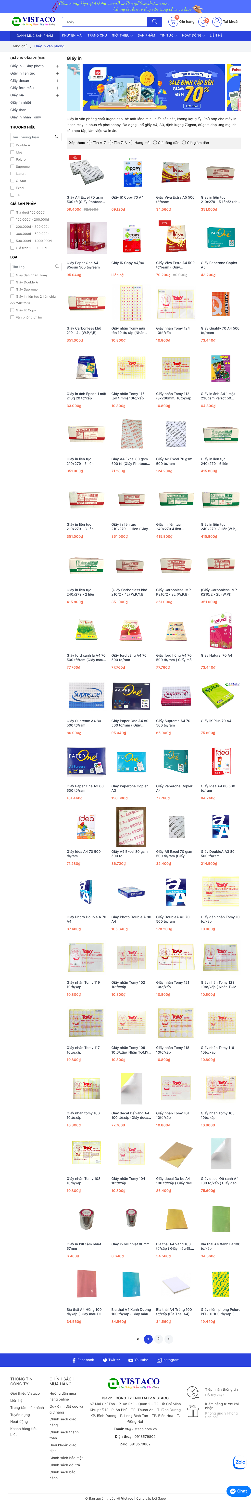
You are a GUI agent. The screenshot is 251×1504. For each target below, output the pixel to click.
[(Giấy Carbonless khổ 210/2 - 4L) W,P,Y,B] (131, 565)
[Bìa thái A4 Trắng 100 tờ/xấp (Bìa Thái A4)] (176, 1285)
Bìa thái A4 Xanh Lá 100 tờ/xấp (220, 1246)
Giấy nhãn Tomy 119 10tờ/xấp (83, 985)
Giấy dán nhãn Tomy (31, 275)
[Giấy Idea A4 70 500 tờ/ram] (87, 827)
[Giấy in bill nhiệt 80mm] (131, 1219)
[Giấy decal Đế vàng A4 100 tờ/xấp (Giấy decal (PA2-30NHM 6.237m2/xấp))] (131, 1088)
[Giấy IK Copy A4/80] (131, 238)
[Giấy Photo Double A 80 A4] (131, 892)
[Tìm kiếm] (154, 22)
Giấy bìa (17, 95)
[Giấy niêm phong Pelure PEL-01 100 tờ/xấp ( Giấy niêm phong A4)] (221, 1285)
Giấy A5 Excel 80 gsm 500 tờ (130, 854)
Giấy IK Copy (25, 310)
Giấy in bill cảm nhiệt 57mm (84, 1246)
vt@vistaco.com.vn (141, 1429)
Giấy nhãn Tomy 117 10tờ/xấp (83, 1050)
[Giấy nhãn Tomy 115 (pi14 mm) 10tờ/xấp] (131, 369)
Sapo (162, 1499)
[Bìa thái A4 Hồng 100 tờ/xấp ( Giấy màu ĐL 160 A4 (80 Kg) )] (87, 1285)
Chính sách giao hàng (63, 1422)
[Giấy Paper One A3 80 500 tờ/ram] (87, 761)
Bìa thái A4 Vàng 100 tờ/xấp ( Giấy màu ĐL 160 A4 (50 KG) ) (173, 1246)
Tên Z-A (120, 143)
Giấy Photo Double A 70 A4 (86, 919)
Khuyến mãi (72, 36)
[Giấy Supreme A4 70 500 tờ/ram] (176, 696)
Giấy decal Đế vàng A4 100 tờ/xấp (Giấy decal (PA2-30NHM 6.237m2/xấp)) (130, 1115)
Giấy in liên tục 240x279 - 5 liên (214, 461)
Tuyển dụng (20, 1415)
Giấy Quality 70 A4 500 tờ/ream (220, 330)
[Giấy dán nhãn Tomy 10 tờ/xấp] (221, 892)
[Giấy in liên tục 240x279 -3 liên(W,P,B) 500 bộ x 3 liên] (221, 500)
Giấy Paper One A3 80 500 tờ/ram (85, 788)
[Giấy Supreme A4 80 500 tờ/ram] (87, 696)
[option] (154, 87)
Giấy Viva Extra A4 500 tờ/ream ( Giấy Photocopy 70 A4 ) (175, 265)
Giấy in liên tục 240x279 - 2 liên (80, 592)
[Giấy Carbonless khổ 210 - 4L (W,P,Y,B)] (87, 303)
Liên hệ (216, 36)
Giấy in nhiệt (20, 103)
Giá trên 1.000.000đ (31, 248)
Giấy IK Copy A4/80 (128, 263)
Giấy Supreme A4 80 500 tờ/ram (84, 723)
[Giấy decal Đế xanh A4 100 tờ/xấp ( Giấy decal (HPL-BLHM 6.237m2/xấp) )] (221, 1154)
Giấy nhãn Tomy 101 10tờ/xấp (172, 1115)
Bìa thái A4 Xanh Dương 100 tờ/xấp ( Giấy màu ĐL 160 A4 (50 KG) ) (131, 1312)
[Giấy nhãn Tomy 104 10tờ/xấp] (131, 1154)
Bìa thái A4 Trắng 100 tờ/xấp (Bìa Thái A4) (174, 1312)
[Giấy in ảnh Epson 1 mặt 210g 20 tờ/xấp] (87, 369)
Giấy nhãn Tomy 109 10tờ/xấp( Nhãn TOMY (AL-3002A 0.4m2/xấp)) (130, 1050)
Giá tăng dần (168, 143)
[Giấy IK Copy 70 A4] (131, 172)
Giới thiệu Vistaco (25, 1393)
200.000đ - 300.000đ (32, 227)
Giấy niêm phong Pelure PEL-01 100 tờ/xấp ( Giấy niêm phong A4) (220, 1312)
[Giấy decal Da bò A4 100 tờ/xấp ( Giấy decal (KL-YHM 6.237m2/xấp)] (176, 1154)
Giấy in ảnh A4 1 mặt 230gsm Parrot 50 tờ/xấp (218, 396)
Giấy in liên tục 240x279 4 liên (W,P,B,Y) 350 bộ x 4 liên (173, 527)
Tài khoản (230, 22)
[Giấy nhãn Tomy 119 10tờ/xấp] (87, 958)
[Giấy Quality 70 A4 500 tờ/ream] (221, 303)
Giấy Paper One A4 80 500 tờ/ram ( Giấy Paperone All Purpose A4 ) (130, 723)
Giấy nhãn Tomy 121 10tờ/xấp (172, 985)
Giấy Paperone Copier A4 (174, 788)
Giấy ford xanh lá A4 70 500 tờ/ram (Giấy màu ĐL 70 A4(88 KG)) (86, 657)
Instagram (170, 1360)
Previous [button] (54, 91)
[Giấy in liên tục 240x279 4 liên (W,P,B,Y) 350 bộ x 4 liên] (176, 500)
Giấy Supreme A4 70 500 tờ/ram (173, 723)
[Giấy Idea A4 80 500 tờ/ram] (221, 761)
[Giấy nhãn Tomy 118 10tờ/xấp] (176, 1023)
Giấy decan (19, 81)
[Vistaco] (125, 6)
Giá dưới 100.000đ (30, 213)
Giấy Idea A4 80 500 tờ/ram (218, 788)
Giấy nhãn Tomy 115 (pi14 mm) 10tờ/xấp (128, 396)
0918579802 (145, 1437)
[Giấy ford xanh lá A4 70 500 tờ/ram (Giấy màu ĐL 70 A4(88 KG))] (87, 630)
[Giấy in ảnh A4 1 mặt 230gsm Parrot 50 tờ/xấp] (221, 369)
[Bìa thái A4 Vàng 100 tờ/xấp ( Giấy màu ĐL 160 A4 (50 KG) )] (176, 1219)
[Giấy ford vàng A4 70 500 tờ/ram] (131, 630)
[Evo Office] (154, 87)
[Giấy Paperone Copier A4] (176, 761)
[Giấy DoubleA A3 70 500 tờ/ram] (176, 892)
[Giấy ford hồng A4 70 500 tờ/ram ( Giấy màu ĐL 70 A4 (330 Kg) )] (176, 630)
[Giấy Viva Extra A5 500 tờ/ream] (176, 172)
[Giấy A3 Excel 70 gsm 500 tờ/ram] (176, 434)
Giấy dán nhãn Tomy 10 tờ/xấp (220, 919)
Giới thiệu (121, 36)
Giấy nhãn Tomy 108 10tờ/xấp (83, 1181)
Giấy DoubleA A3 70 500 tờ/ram (173, 919)
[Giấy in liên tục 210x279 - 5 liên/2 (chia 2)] (221, 172)
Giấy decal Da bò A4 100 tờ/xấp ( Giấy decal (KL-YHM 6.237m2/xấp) (175, 1181)
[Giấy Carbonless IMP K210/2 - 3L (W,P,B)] (176, 565)
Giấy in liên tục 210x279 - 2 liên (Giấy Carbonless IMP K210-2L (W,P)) (130, 527)
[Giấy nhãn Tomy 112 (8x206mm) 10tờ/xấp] (176, 369)
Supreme (22, 167)
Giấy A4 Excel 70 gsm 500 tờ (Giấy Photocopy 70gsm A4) (86, 199)
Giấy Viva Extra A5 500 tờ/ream (175, 199)
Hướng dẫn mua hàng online (63, 1396)
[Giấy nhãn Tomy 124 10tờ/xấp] (176, 303)
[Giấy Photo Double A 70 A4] (87, 892)
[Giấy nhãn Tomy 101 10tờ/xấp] (176, 1088)
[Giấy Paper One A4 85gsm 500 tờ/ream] (87, 238)
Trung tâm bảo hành (27, 1408)
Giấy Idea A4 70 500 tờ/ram (84, 854)
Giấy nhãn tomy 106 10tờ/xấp (83, 1115)
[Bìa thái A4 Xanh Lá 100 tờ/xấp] (221, 1219)
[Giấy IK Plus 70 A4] (221, 696)
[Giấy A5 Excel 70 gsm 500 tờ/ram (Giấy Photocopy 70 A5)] (176, 827)
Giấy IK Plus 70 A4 (216, 721)
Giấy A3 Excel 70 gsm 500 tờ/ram (174, 461)
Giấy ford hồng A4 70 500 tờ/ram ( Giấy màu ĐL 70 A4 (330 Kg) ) (175, 657)
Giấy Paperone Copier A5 (219, 265)
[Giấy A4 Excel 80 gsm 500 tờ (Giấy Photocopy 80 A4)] (131, 434)
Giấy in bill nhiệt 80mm (131, 1244)
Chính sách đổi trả (65, 1465)
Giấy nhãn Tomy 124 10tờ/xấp (173, 330)
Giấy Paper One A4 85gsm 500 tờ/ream (83, 265)
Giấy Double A (26, 282)
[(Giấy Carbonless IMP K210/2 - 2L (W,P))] (221, 565)
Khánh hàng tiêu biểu (24, 1432)
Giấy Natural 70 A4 (216, 655)
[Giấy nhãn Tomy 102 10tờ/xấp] (131, 958)
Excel (19, 188)
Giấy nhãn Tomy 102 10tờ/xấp (128, 985)
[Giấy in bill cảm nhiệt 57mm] (87, 1219)
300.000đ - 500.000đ (32, 234)
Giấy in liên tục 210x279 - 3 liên (80, 527)
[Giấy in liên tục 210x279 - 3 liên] (87, 500)
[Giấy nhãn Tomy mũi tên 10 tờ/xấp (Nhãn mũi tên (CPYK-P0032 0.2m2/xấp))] (131, 303)
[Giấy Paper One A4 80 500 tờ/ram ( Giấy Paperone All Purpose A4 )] (131, 696)
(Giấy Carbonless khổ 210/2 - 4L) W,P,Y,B (129, 592)
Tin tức (167, 36)
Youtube (140, 1360)
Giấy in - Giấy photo (27, 66)
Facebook (85, 1360)
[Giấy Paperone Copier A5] (221, 238)
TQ (17, 195)
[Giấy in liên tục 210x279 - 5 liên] (87, 434)
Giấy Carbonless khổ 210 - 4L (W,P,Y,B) (84, 330)
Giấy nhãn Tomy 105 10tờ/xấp (218, 1115)
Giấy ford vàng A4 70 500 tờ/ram (129, 657)
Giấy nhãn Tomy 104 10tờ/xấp (128, 1181)
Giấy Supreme (26, 290)
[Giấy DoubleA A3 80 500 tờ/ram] (221, 827)
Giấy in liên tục (22, 73)
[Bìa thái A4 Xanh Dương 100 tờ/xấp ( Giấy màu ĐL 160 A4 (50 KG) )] (131, 1285)
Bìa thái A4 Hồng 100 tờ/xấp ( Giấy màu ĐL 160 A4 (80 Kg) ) (84, 1312)
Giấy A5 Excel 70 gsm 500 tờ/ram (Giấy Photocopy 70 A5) (174, 854)
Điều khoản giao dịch (63, 1448)
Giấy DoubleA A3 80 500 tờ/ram (218, 854)
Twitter (113, 1360)
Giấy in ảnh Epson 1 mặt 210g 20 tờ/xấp (86, 396)
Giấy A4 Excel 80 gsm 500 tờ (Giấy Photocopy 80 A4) (131, 461)
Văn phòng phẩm (28, 317)
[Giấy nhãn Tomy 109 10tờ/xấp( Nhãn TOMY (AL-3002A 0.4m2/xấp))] (131, 1023)
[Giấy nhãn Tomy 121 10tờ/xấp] (176, 958)
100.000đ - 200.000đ (32, 220)
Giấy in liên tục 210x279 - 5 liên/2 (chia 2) (220, 199)
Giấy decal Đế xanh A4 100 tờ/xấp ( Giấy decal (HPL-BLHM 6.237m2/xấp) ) (220, 1181)
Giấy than (18, 110)
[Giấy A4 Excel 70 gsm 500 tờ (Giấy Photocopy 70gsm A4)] (87, 172)
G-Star (20, 181)
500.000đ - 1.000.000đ (33, 241)
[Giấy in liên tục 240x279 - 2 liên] (87, 565)
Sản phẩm (146, 36)
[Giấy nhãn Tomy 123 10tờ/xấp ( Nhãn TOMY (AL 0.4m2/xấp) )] (221, 958)
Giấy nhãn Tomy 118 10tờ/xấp (172, 1050)
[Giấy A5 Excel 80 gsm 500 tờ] (131, 827)
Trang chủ (97, 36)
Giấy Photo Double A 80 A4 (131, 919)
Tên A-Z (99, 143)
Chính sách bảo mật (66, 1458)
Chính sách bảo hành (62, 1475)
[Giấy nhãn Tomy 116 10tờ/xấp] (221, 1023)
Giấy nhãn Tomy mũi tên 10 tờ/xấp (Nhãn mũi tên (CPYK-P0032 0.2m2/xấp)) (130, 330)
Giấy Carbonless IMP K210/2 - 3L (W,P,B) (173, 592)
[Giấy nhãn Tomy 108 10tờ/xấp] (87, 1154)
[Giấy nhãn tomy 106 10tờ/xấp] (87, 1088)
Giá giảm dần (198, 143)
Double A (22, 145)
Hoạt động (192, 36)
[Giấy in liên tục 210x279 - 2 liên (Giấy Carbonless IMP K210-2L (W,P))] (131, 500)
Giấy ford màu (22, 88)
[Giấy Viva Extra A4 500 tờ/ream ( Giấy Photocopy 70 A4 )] (176, 238)
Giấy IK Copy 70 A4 (128, 197)
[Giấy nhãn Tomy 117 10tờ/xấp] (87, 1023)
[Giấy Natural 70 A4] (221, 630)
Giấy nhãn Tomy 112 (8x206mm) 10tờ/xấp (173, 396)
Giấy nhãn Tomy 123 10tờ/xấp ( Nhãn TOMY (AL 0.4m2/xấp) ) (220, 985)
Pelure (20, 160)
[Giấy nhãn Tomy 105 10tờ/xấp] (221, 1088)
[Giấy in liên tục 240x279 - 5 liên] (221, 434)
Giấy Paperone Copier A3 (130, 788)
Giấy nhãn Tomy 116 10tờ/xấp (217, 1050)
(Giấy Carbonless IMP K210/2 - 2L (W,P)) (219, 592)
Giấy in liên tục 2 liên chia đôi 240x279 (33, 300)
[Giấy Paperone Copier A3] (131, 761)
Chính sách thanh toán (64, 1435)
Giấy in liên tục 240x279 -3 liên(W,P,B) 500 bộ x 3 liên (220, 527)
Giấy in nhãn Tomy (25, 117)
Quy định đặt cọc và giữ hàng (66, 1409)
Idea (19, 152)
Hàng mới (143, 143)
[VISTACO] (35, 22)
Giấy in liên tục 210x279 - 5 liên (80, 461)
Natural (21, 174)
